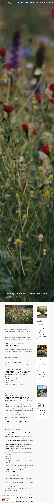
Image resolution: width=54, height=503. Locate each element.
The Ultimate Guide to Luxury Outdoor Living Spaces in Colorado (42, 333)
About (22, 2)
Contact (51, 2)
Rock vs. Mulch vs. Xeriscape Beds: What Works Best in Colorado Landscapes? (42, 409)
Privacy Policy (8, 498)
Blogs (39, 320)
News (37, 2)
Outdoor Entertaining (41, 324)
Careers (41, 2)
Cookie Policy (4, 498)
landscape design (25, 333)
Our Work (32, 2)
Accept (4, 500)
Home (19, 2)
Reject (7, 500)
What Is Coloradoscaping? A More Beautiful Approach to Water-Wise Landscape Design (41, 370)
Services (26, 2)
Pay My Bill (46, 2)
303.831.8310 (53, 13)
